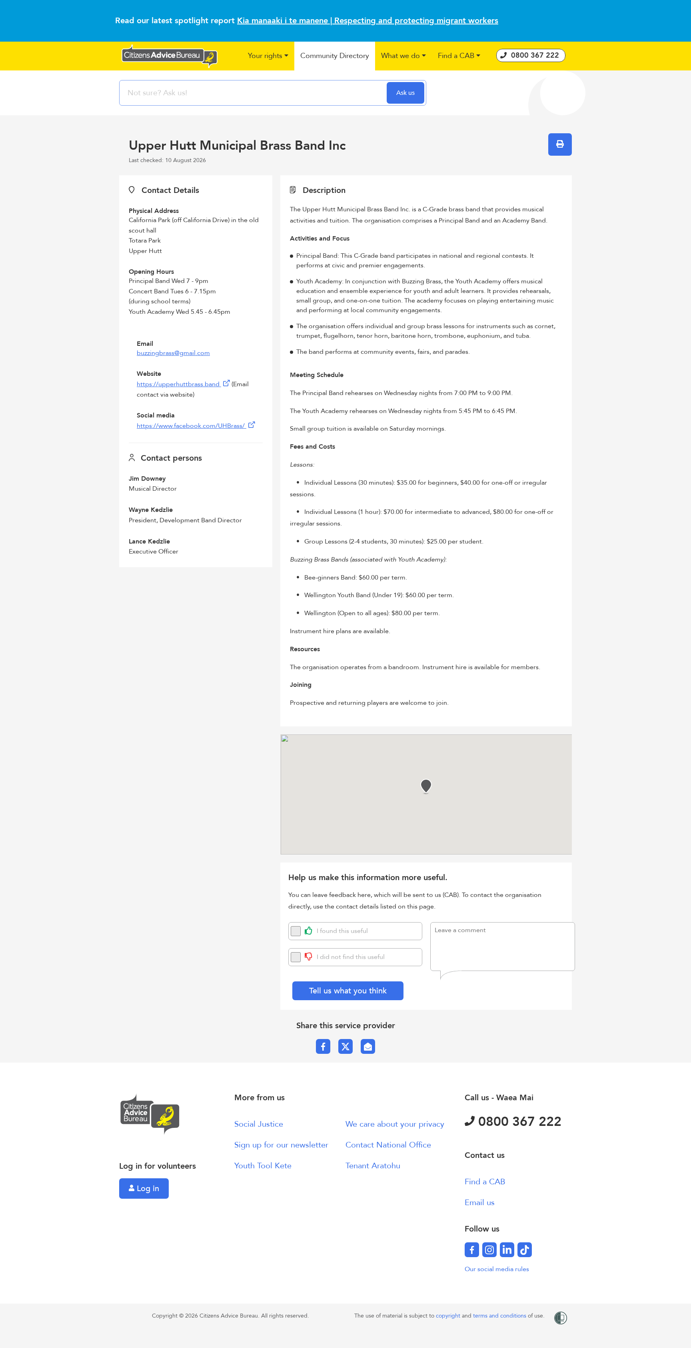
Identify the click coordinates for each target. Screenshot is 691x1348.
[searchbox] (254, 93)
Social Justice (258, 1124)
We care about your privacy (395, 1124)
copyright (449, 1316)
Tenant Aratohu (373, 1165)
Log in (146, 1188)
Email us (480, 1202)
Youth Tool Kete (263, 1165)
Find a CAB (485, 1181)
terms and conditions (500, 1316)
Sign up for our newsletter (281, 1144)
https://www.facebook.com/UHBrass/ (191, 425)
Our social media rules (497, 1269)
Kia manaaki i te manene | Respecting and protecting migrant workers (367, 20)
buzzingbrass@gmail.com (173, 353)
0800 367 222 (518, 1122)
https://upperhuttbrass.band (179, 384)
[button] (268, 56)
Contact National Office (388, 1144)
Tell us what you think (348, 990)
